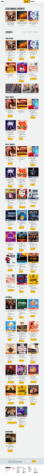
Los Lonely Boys (10, 376)
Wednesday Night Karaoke (33, 286)
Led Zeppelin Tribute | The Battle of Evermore (22, 52)
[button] (43, 1)
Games (20, 380)
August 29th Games (10, 73)
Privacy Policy (7, 471)
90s (20, 136)
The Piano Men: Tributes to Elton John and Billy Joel (11, 311)
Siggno (9, 264)
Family (20, 248)
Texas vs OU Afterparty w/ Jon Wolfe (11, 355)
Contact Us (30, 469)
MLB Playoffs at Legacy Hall (22, 286)
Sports (9, 77)
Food (19, 380)
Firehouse (31, 242)
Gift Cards (24, 468)
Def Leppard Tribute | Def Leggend (33, 265)
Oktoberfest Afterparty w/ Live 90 (11, 333)
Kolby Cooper (10, 110)
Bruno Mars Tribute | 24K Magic (11, 201)
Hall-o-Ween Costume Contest (11, 417)
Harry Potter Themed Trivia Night (22, 243)
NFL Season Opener (33, 178)
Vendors (18, 468)
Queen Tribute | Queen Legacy (33, 355)
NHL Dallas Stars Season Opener (22, 311)
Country (12, 114)
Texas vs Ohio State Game (22, 201)
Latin (8, 268)
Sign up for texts (18, 472)
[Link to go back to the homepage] (2, 1)
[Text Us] (29, 0)
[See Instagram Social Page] (32, 1)
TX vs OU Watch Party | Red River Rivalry (33, 333)
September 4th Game (22, 110)
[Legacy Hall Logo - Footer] (8, 467)
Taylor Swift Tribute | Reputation (33, 397)
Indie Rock (10, 57)
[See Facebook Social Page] (31, 1)
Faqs (23, 470)
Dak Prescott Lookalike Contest (33, 201)
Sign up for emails (24, 472)
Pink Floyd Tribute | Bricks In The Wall (10, 132)
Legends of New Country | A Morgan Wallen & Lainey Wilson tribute (22, 333)
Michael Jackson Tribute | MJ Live (22, 74)
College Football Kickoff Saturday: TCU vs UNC (33, 52)
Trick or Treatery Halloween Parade (33, 377)
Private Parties (29, 467)
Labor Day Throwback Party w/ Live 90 (22, 132)
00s (8, 57)
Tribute (20, 79)
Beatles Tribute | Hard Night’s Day (22, 265)
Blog (23, 467)
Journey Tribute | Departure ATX (33, 222)
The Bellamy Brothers (22, 221)
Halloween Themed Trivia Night (11, 397)
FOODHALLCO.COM (8, 470)
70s (30, 115)
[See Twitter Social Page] (34, 1)
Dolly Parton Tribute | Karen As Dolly (33, 111)
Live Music (13, 57)
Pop (19, 184)
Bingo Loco (9, 242)
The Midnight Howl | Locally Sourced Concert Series (11, 52)
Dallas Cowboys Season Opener (11, 222)
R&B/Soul (9, 205)
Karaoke (31, 289)
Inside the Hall (19, 467)
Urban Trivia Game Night (22, 376)
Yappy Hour (32, 73)
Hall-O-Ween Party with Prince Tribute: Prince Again (22, 418)
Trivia (24, 380)
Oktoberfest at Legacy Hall (33, 311)
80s (35, 269)
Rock (24, 56)
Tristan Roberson (10, 444)
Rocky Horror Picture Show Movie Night (22, 355)
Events (18, 470)
